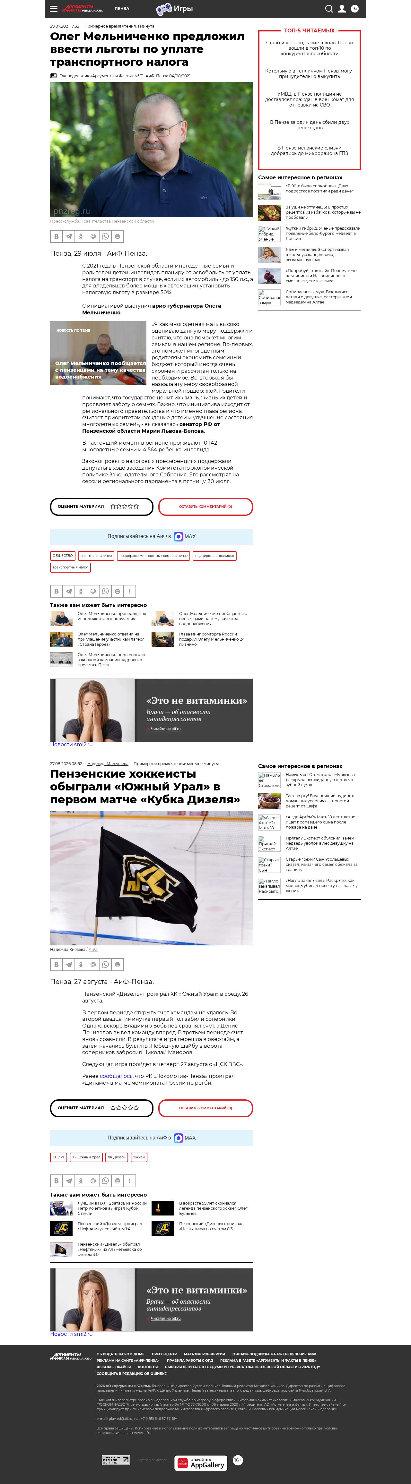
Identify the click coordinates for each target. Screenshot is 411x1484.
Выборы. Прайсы (114, 1367)
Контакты (148, 1367)
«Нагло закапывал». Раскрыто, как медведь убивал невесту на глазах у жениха (322, 885)
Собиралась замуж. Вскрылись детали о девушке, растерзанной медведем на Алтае (319, 296)
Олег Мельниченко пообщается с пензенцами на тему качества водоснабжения (213, 618)
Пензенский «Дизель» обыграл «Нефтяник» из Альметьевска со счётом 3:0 (110, 1249)
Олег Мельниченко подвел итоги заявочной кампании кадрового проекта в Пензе (111, 659)
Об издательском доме (120, 1354)
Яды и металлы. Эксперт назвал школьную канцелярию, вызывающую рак (317, 254)
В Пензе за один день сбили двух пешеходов (309, 125)
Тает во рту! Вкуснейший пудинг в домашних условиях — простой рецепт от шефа (320, 800)
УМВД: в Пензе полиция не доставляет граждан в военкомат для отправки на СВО (309, 99)
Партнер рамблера (152, 1460)
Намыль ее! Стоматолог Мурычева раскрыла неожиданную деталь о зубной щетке (320, 779)
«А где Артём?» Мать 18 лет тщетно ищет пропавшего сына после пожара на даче (320, 822)
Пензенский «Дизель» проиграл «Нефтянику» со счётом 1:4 (110, 1226)
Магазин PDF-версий (204, 1354)
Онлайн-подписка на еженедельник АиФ (274, 1354)
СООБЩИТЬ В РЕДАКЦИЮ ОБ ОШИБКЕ (132, 1374)
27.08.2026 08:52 (66, 763)
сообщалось (116, 1076)
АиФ (93, 949)
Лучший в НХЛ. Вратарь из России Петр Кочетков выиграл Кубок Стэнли (112, 1208)
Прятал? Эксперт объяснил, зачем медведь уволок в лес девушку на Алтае (320, 843)
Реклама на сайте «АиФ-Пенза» (128, 1361)
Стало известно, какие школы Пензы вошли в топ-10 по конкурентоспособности (309, 48)
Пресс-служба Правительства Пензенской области (102, 221)
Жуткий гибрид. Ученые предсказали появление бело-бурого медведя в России (323, 233)
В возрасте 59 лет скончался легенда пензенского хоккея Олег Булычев (213, 1208)
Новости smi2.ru (71, 744)
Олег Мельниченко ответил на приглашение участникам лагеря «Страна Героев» (111, 639)
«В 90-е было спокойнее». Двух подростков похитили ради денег (320, 188)
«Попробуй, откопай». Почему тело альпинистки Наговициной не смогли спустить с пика (321, 275)
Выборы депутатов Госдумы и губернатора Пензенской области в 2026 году (242, 1367)
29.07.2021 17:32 (64, 26)
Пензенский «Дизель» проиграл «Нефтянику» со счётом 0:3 (211, 1226)
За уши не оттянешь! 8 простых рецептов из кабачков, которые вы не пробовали (323, 212)
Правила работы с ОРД (190, 1361)
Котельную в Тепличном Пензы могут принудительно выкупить (309, 73)
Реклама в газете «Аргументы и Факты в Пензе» (268, 1361)
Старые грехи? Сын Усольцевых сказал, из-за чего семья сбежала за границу (322, 864)
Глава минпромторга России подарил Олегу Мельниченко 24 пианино (212, 639)
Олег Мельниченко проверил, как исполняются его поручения (112, 616)
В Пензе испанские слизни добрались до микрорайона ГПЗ (309, 150)
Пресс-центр (164, 1354)
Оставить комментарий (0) (205, 507)
